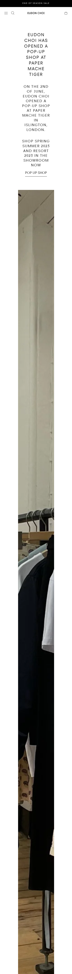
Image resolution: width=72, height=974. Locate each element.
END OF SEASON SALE (36, 4)
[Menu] (6, 13)
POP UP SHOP (36, 173)
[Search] (12, 13)
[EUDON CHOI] (36, 13)
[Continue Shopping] (66, 13)
